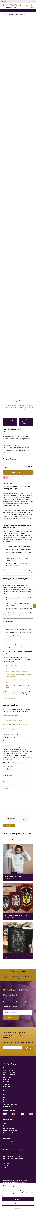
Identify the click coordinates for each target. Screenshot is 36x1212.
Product (5, 782)
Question (6, 788)
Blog (4, 1126)
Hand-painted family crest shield (16, 915)
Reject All (18, 1208)
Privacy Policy (7, 1102)
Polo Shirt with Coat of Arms (25, 420)
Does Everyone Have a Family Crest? (17, 671)
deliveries (14, 763)
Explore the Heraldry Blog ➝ (11, 698)
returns (22, 763)
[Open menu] (33, 1)
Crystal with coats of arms (11, 716)
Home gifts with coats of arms (12, 720)
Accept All (18, 1199)
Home (4, 14)
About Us (6, 1124)
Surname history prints (10, 729)
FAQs (5, 1099)
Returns (6, 1097)
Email (7, 775)
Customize (18, 1204)
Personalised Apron (9, 420)
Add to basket (16, 472)
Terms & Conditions (10, 1104)
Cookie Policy (7, 1106)
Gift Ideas (10, 14)
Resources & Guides (10, 1130)
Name (8, 769)
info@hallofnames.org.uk (15, 1150)
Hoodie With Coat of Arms (13, 876)
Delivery (6, 1095)
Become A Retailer (9, 1133)
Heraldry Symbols (9, 1128)
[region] (18, 1197)
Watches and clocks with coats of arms (15, 724)
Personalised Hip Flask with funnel (16, 955)
